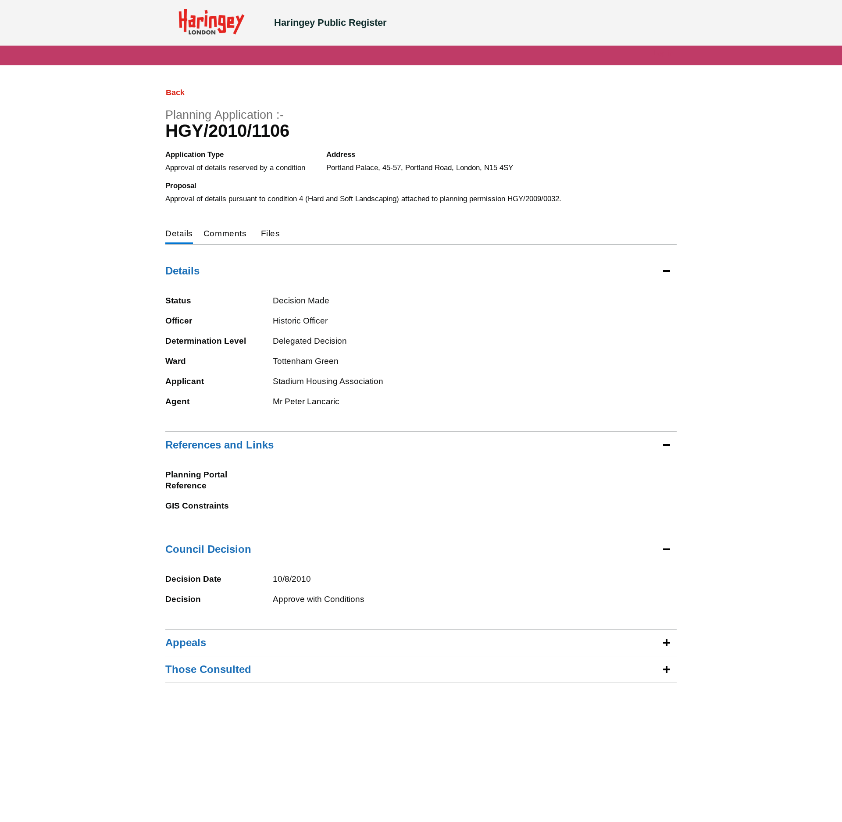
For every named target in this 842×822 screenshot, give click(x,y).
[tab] (179, 234)
